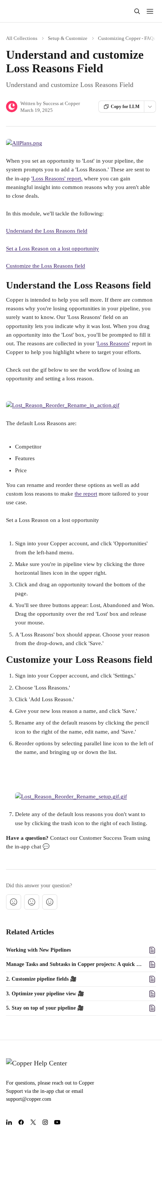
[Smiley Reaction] (49, 901)
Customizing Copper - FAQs (126, 38)
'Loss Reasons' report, (57, 178)
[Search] (137, 11)
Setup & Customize (67, 38)
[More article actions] (150, 107)
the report (86, 494)
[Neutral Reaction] (31, 901)
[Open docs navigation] (150, 11)
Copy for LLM (125, 106)
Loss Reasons (113, 343)
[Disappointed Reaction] (13, 901)
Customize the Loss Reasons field (45, 266)
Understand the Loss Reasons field (46, 231)
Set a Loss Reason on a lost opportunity (52, 249)
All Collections (21, 38)
